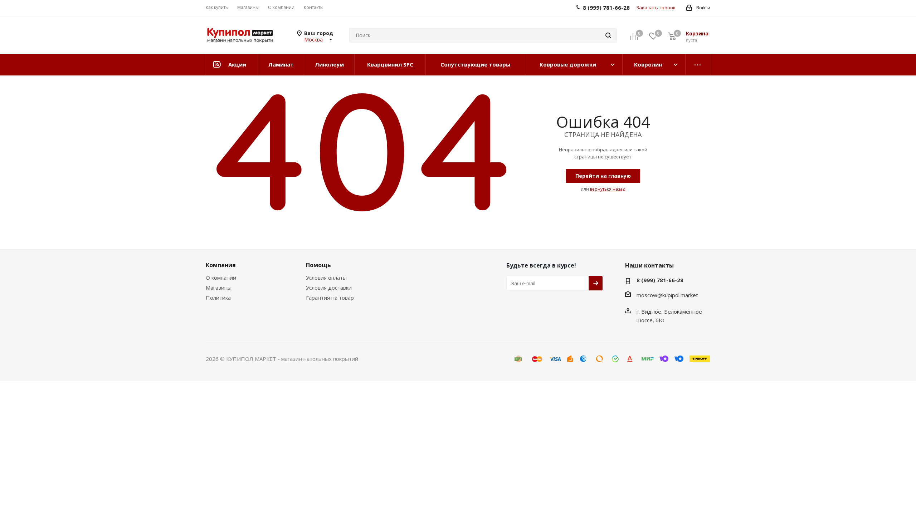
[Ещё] (698, 64)
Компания (221, 265)
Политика (218, 297)
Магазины (219, 287)
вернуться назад (607, 189)
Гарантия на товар (330, 297)
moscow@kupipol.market (667, 295)
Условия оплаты (326, 277)
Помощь (318, 265)
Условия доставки (329, 287)
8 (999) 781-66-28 (660, 280)
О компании (221, 277)
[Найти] (608, 35)
